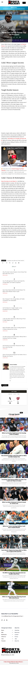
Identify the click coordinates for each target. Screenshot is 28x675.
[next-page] (15, 605)
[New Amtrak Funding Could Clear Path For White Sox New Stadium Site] (14, 447)
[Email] (17, 37)
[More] (20, 37)
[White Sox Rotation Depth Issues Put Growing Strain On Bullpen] (14, 424)
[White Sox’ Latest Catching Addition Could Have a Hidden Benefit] (14, 518)
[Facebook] (8, 37)
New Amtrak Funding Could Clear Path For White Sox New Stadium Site (14, 456)
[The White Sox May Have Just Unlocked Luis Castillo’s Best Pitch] (14, 564)
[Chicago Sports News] (14, 2)
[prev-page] (12, 605)
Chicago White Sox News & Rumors (14, 29)
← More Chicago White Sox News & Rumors (13, 661)
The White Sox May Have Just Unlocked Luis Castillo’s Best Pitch (14, 573)
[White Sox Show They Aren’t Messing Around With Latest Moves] (14, 588)
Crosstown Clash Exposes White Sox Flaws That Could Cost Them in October (14, 480)
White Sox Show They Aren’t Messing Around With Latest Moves (14, 597)
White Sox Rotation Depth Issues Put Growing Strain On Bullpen (14, 433)
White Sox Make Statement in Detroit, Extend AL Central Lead (14, 502)
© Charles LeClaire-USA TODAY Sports (15, 260)
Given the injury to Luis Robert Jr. (9, 181)
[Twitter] (11, 37)
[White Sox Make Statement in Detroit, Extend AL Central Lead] (14, 494)
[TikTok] (4, 620)
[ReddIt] (14, 37)
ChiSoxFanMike (10, 40)
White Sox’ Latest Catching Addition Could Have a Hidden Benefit (14, 526)
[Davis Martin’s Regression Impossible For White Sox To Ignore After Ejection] (14, 542)
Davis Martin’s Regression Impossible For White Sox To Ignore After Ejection (14, 550)
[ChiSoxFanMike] (5, 40)
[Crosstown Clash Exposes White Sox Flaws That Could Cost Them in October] (14, 471)
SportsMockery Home (14, 663)
